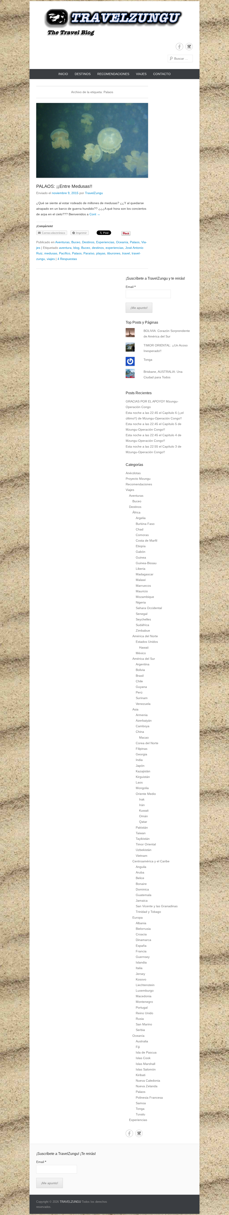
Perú (139, 692)
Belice (140, 878)
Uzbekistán (143, 850)
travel (126, 253)
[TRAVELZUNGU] (110, 22)
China (140, 731)
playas (100, 253)
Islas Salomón (146, 1069)
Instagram (189, 46)
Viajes (141, 74)
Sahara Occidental (149, 608)
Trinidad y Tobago (148, 911)
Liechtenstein (145, 985)
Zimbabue (143, 630)
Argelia (141, 518)
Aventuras (62, 242)
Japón (140, 765)
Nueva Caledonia (148, 1080)
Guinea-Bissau (146, 563)
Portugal (142, 1007)
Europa (137, 917)
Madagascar (144, 574)
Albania (141, 923)
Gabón (140, 551)
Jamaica (142, 900)
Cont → (94, 214)
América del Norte (145, 636)
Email (131, 287)
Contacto (162, 74)
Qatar (143, 821)
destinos (98, 247)
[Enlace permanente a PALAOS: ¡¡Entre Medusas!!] (92, 140)
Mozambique (145, 597)
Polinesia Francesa (149, 1097)
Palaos (135, 242)
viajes (51, 259)
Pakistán (142, 827)
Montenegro (144, 1001)
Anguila (141, 867)
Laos (139, 782)
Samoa (141, 1103)
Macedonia (143, 996)
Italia (139, 968)
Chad (139, 529)
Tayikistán (143, 838)
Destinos (83, 74)
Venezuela (143, 704)
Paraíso (88, 253)
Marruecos (143, 585)
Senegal (141, 614)
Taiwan (141, 833)
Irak (141, 799)
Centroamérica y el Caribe (151, 861)
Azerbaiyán (144, 720)
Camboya (142, 726)
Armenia (142, 715)
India (139, 760)
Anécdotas (133, 473)
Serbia (140, 1030)
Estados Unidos (147, 641)
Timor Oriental (146, 844)
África (136, 512)
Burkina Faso (145, 524)
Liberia (140, 568)
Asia (135, 709)
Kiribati (140, 1075)
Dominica (142, 889)
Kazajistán (143, 771)
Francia (141, 951)
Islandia (141, 962)
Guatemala (143, 895)
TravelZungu (94, 193)
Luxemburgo (145, 990)
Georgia (141, 754)
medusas (50, 253)
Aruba (140, 872)
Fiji (138, 1047)
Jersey (140, 974)
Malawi (141, 580)
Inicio (63, 74)
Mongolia (142, 788)
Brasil (140, 675)
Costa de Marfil (146, 540)
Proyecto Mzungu (138, 478)
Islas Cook (143, 1058)
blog (76, 247)
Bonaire (141, 884)
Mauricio (142, 591)
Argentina (142, 664)
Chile (139, 681)
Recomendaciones (113, 74)
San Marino (144, 1024)
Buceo (75, 242)
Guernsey (143, 957)
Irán (142, 805)
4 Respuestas (67, 259)
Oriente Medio (146, 794)
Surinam (142, 698)
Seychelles (143, 619)
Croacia (141, 934)
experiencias (114, 247)
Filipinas (141, 748)
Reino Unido (144, 1013)
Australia (142, 1041)
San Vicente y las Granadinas (157, 906)
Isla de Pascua (146, 1052)
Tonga (148, 359)
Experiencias (105, 242)
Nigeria (141, 602)
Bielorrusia (143, 928)
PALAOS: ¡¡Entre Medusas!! (64, 186)
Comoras (142, 535)
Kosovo (141, 979)
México (141, 653)
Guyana (141, 687)
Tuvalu (140, 1114)
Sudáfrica (142, 625)
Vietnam (141, 855)
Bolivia (140, 670)
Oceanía (122, 242)
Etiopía (141, 546)
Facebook (179, 46)
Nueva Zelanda (146, 1086)
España (141, 945)
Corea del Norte (147, 743)
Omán (143, 816)
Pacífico (64, 253)
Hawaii (143, 647)
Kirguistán (143, 777)
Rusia (140, 1018)
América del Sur (143, 658)
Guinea (141, 557)
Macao (144, 737)
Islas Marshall (145, 1064)
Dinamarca (143, 940)
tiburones (113, 253)
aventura (65, 247)
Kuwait (143, 810)
